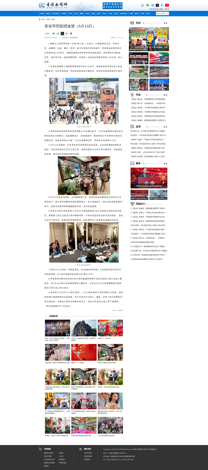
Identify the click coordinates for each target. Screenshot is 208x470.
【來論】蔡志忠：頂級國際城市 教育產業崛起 (148, 99)
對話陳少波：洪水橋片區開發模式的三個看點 (147, 131)
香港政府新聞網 (49, 463)
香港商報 (62, 459)
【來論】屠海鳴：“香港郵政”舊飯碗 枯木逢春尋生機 (150, 112)
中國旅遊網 (62, 463)
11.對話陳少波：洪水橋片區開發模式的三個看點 (148, 251)
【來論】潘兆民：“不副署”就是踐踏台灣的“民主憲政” (150, 108)
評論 (110, 13)
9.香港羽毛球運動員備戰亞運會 (142, 242)
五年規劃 (55, 13)
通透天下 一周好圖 (104, 338)
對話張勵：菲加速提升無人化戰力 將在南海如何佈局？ (151, 144)
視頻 (93, 13)
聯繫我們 (87, 459)
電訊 (104, 13)
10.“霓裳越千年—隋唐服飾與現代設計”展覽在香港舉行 (151, 246)
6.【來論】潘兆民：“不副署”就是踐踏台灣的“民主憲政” (151, 229)
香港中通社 (88, 453)
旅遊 (142, 13)
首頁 (43, 19)
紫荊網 (46, 466)
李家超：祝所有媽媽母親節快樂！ (109, 387)
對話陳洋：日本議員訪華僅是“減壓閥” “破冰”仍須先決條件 (152, 135)
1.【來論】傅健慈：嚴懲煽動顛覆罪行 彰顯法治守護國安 (152, 208)
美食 (148, 13)
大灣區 (63, 13)
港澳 (47, 13)
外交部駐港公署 (49, 459)
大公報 (61, 456)
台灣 (70, 13)
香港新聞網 (88, 456)
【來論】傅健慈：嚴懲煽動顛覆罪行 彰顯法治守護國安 (151, 120)
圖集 (99, 13)
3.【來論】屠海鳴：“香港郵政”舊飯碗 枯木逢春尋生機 (150, 217)
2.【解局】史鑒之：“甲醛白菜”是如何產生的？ (148, 213)
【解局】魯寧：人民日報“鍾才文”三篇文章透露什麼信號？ (152, 152)
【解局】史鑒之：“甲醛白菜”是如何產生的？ (147, 139)
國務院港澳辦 (48, 453)
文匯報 (61, 453)
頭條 (42, 13)
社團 (131, 13)
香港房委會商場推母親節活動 (81, 435)
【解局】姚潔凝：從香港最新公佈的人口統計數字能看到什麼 (153, 156)
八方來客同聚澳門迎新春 (106, 435)
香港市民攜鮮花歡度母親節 (107, 363)
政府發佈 (123, 13)
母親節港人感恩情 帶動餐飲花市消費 (57, 363)
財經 (87, 13)
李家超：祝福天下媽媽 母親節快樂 (56, 435)
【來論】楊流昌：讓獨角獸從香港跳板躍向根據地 (149, 116)
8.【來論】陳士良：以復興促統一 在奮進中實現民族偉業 (152, 238)
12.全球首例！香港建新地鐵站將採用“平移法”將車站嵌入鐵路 (153, 255)
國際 (81, 13)
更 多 (165, 23)
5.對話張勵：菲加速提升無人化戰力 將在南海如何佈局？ (152, 225)
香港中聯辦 (48, 456)
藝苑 (136, 13)
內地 (76, 13)
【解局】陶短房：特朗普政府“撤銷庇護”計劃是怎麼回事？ (152, 148)
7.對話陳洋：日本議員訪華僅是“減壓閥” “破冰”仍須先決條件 (153, 234)
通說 (116, 13)
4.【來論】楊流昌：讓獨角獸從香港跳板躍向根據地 (150, 221)
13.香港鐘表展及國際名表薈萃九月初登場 (146, 259)
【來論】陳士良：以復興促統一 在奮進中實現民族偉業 (152, 103)
